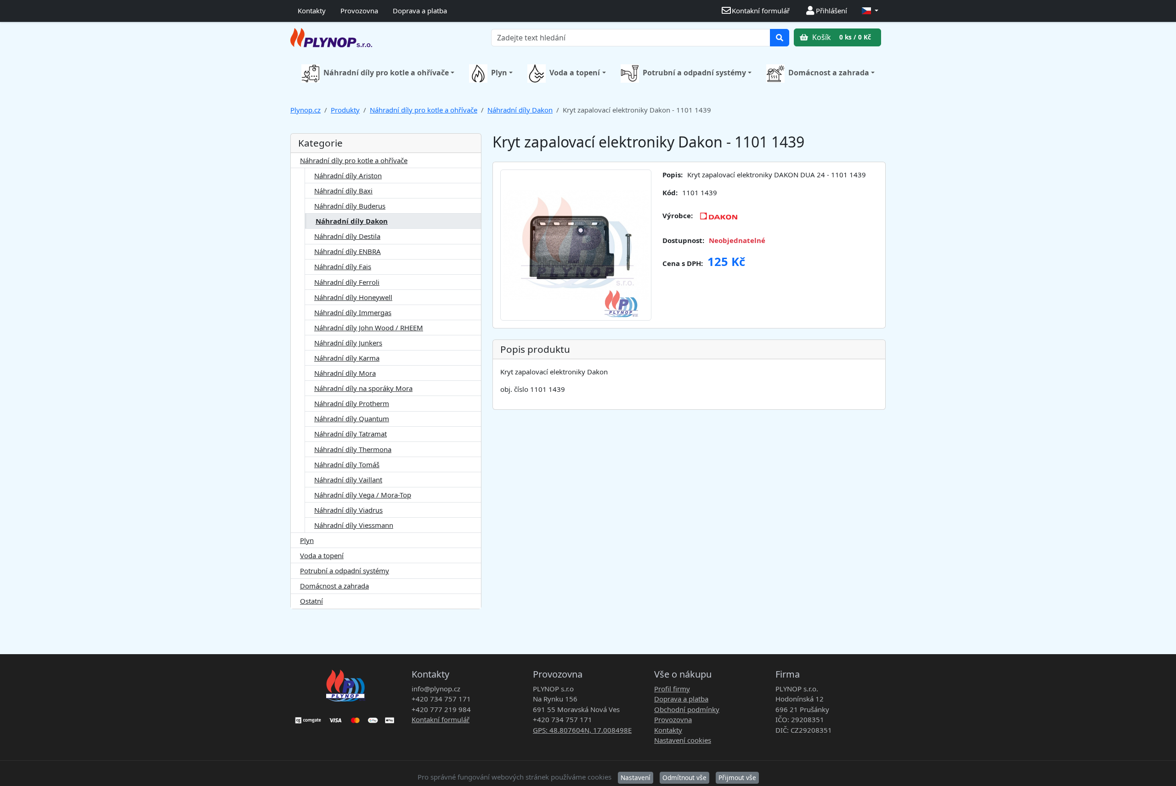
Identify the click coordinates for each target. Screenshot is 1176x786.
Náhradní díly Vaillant (348, 479)
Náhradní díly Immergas (352, 312)
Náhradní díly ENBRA (347, 251)
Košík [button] (840, 37)
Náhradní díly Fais (342, 266)
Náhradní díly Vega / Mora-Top (362, 494)
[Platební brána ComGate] (345, 717)
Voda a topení (574, 73)
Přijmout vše (737, 777)
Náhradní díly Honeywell (353, 297)
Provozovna (359, 10)
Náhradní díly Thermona (352, 449)
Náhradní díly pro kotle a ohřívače (386, 73)
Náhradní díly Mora (345, 373)
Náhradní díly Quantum (351, 418)
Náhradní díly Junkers (348, 342)
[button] (870, 11)
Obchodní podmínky (686, 709)
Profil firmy (672, 688)
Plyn (499, 73)
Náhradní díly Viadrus (348, 510)
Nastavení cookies (682, 740)
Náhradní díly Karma (346, 357)
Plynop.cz (305, 109)
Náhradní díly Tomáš (346, 464)
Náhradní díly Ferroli (346, 282)
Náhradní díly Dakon (520, 109)
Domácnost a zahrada (828, 73)
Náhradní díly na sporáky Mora (363, 388)
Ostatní (311, 600)
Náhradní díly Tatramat (350, 433)
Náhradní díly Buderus (349, 205)
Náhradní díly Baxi (343, 190)
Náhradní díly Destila (347, 236)
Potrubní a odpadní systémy (694, 73)
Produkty (345, 109)
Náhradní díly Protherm (351, 403)
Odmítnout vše (684, 777)
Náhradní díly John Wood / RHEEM (368, 327)
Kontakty (312, 10)
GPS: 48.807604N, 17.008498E (582, 730)
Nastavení (635, 777)
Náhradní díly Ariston (348, 175)
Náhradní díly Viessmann (353, 525)
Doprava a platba (420, 10)
